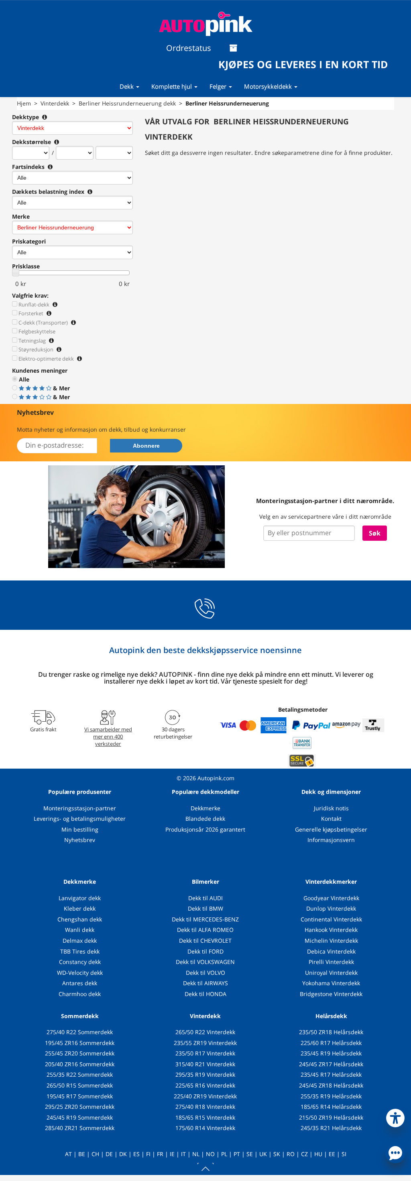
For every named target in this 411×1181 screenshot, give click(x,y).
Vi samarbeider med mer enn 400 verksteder (108, 736)
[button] (395, 1116)
